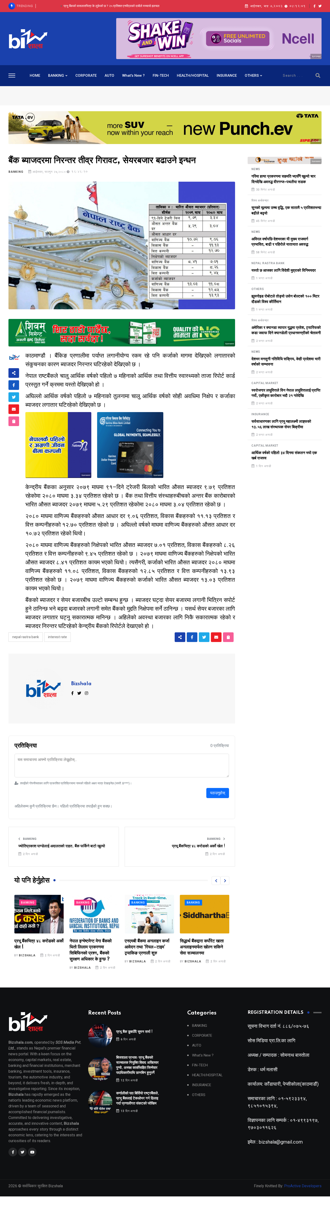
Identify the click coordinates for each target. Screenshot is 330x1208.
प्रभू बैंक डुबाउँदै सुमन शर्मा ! (134, 1032)
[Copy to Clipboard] (13, 421)
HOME (35, 75)
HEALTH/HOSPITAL (193, 75)
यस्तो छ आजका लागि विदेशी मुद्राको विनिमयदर (283, 270)
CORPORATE (86, 75)
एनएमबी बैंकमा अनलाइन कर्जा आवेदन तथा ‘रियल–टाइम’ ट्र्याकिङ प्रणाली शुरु (92, 947)
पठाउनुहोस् (217, 793)
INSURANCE (227, 75)
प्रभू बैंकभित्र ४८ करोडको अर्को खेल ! (198, 846)
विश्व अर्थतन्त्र (260, 200)
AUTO (109, 75)
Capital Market (264, 383)
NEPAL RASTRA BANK (268, 263)
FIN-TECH (161, 75)
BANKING (56, 75)
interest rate (57, 637)
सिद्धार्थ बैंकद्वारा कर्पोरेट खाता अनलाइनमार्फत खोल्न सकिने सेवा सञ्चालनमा (146, 947)
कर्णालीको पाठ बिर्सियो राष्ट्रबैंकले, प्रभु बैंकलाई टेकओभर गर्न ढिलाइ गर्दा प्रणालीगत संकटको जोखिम (111, 6)
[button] (216, 880)
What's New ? (133, 75)
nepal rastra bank (25, 637)
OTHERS (252, 75)
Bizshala (81, 684)
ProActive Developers (303, 1186)
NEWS (255, 169)
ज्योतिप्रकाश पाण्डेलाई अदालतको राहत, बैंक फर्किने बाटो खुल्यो (61, 846)
